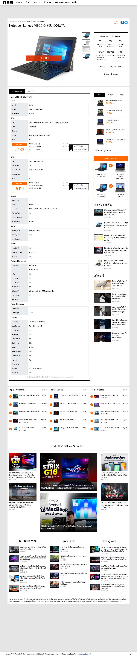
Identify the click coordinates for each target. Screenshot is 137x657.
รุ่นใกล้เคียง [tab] (111, 95)
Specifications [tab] (17, 91)
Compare (115, 74)
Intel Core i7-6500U (34, 149)
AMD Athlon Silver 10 (34, 144)
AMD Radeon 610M (34, 183)
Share (107, 74)
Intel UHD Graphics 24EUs (36, 185)
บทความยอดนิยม (61, 3)
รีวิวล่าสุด (47, 3)
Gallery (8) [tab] (31, 91)
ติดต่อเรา (75, 3)
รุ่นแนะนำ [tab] (122, 95)
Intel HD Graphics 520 (35, 188)
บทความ (37, 3)
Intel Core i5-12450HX (35, 146)
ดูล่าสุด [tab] (99, 95)
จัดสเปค (19, 3)
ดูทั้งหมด (44, 389)
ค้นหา (28, 3)
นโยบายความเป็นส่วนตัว (83, 654)
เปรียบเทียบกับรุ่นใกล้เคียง (103, 150)
